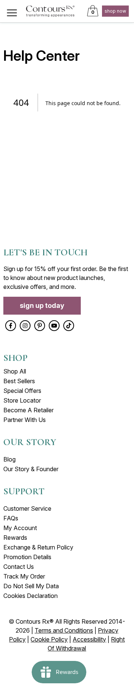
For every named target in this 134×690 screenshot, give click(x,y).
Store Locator (22, 400)
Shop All (14, 371)
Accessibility (89, 639)
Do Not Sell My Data (31, 586)
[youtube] (54, 325)
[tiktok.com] (68, 325)
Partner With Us (24, 419)
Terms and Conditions (64, 630)
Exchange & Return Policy (38, 547)
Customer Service (27, 508)
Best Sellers (19, 381)
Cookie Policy (49, 639)
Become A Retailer (28, 410)
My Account (20, 528)
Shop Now (115, 11)
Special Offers (22, 390)
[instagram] (25, 325)
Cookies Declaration (30, 595)
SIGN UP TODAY (42, 305)
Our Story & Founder (30, 469)
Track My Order (24, 576)
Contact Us (18, 566)
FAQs (10, 518)
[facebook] (10, 325)
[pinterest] (39, 325)
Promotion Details (27, 557)
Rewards (15, 537)
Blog (9, 459)
